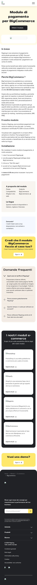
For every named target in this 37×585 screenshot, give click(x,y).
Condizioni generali (10, 549)
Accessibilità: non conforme (13, 563)
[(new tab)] (9, 569)
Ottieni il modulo (18, 28)
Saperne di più (11, 367)
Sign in (17, 254)
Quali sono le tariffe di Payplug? (18, 276)
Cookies (7, 559)
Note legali (8, 552)
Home (6, 474)
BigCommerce (25, 194)
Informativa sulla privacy (23, 520)
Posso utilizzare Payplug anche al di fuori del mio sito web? (19, 316)
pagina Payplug (13, 158)
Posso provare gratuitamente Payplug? (17, 300)
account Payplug (16, 155)
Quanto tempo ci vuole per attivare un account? (20, 308)
